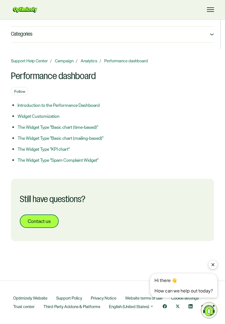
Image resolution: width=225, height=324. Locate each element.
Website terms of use (143, 298)
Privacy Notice (103, 298)
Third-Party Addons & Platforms (71, 306)
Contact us (39, 221)
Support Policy (69, 298)
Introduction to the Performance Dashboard (59, 105)
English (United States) (129, 306)
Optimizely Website (30, 298)
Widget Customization (39, 116)
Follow (19, 91)
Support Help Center (29, 60)
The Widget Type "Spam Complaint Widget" (58, 160)
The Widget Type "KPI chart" (44, 149)
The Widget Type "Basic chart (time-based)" (58, 127)
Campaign (64, 60)
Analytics (89, 60)
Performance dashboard (126, 60)
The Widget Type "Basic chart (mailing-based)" (60, 138)
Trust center (24, 306)
